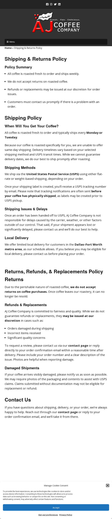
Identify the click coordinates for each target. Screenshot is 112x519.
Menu (12, 41)
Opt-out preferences (48, 515)
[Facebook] (47, 4)
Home (8, 48)
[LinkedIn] (59, 4)
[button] (107, 485)
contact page (78, 346)
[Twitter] (55, 4)
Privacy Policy (65, 515)
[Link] (64, 4)
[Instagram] (51, 4)
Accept (56, 507)
